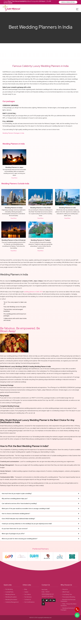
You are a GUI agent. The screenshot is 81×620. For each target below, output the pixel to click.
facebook (43, 600)
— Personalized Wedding (68, 597)
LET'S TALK (77, 609)
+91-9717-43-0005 (47, 596)
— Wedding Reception (10, 597)
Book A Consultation (68, 2)
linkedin (54, 600)
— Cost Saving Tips (66, 594)
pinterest (43, 603)
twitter (46, 600)
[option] (14, 343)
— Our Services (27, 597)
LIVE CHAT (77, 615)
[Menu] (77, 9)
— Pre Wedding (8, 589)
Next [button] (26, 343)
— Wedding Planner (9, 594)
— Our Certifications (28, 602)
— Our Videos (27, 594)
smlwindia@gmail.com (48, 594)
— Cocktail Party (8, 592)
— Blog (25, 589)
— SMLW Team (65, 592)
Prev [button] (2, 343)
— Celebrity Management (11, 602)
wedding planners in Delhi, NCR (33, 292)
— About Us (64, 589)
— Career (25, 592)
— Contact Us (27, 599)
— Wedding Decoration (10, 599)
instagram (50, 600)
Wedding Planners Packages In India (13, 133)
